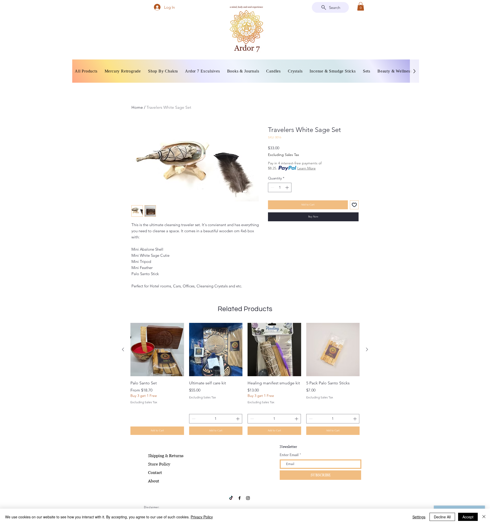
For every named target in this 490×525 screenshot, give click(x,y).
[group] (245, 379)
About (153, 481)
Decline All (442, 516)
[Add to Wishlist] (354, 204)
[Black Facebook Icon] (239, 498)
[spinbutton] (279, 187)
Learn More (306, 168)
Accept (467, 516)
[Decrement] (272, 187)
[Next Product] (367, 349)
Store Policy (159, 464)
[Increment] (287, 187)
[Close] (484, 517)
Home (137, 107)
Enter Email (289, 455)
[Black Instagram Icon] (248, 498)
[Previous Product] (123, 349)
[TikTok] (231, 498)
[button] (360, 6)
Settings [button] (418, 516)
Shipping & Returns (165, 455)
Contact (155, 472)
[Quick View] (157, 349)
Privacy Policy (202, 516)
